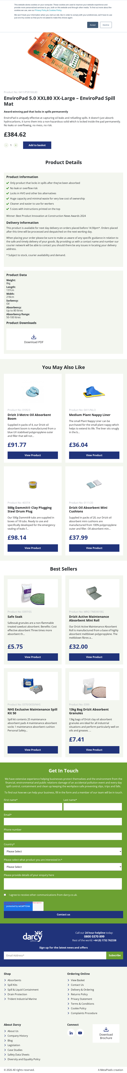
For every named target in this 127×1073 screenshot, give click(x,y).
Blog (10, 1040)
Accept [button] (93, 25)
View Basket (78, 980)
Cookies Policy (55, 10)
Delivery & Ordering (82, 989)
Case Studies (15, 1050)
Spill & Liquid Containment (23, 989)
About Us (13, 1031)
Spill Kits (12, 985)
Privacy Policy (41, 10)
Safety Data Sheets (18, 1054)
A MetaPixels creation (110, 1070)
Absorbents (14, 980)
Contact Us (77, 985)
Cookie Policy (78, 1008)
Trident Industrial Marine (22, 999)
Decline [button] (106, 25)
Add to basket (37, 145)
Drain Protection (17, 994)
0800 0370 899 (94, 936)
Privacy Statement (81, 999)
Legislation (14, 1045)
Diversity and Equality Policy (24, 1059)
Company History (18, 1035)
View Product (33, 455)
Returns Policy (79, 994)
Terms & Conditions (82, 1003)
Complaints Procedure (84, 1013)
